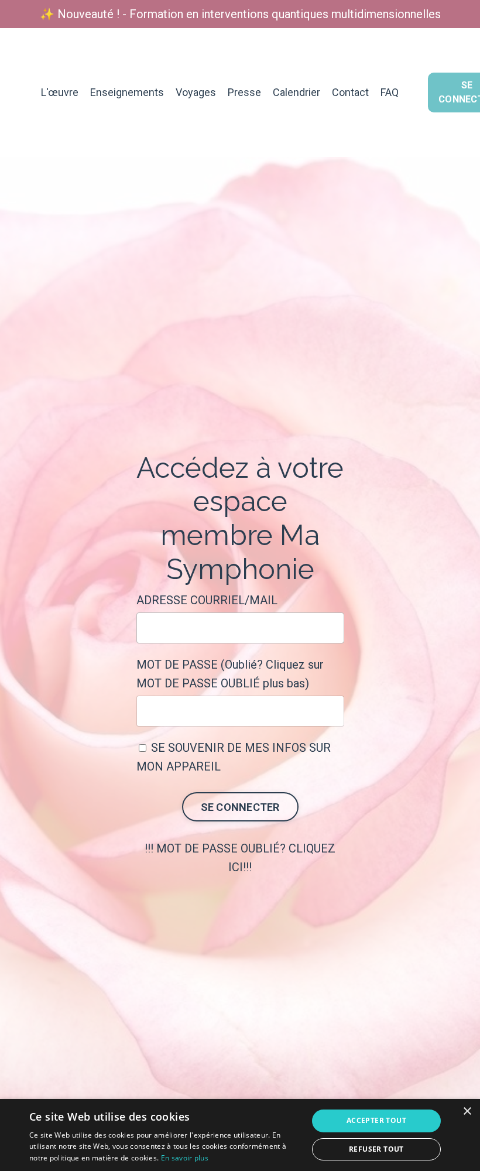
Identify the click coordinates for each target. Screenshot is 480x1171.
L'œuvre (59, 92)
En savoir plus (184, 1158)
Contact (350, 92)
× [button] (466, 1111)
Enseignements (127, 92)
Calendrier (296, 92)
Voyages (196, 92)
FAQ (389, 92)
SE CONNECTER (240, 807)
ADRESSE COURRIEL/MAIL (206, 600)
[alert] (240, 1135)
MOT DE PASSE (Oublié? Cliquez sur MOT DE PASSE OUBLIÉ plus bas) (230, 674)
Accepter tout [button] (376, 1120)
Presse (244, 92)
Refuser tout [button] (376, 1149)
